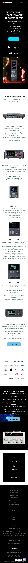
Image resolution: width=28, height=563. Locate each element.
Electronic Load (14, 495)
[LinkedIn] (15, 556)
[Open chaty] (24, 559)
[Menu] (25, 2)
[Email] (19, 556)
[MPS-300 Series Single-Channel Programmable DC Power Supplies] (14, 193)
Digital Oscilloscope (14, 500)
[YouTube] (12, 556)
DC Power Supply (14, 490)
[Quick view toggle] (14, 121)
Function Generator (14, 499)
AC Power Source (14, 492)
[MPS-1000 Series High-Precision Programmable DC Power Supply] (14, 154)
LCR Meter (13, 502)
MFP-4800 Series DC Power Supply (14, 126)
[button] (2, 46)
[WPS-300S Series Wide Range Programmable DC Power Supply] (14, 231)
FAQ (14, 521)
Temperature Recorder (14, 504)
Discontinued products (14, 505)
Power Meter (14, 494)
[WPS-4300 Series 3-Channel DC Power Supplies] (14, 313)
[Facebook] (9, 556)
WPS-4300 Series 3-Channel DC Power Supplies (14, 324)
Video (14, 517)
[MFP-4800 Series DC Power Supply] (14, 115)
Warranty (14, 519)
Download (14, 516)
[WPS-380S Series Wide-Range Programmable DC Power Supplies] (14, 273)
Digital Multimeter (14, 497)
